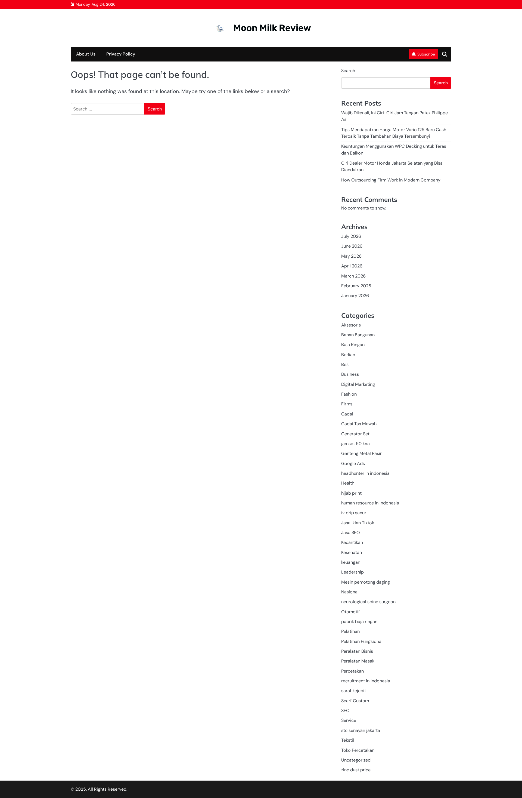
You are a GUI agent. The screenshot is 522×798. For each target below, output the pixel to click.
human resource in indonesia (370, 503)
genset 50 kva (355, 443)
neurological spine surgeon (368, 602)
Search (348, 70)
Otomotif (350, 612)
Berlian (348, 355)
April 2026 (351, 266)
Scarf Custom (355, 701)
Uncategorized (356, 760)
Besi (345, 364)
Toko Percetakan (357, 750)
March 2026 (353, 276)
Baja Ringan (353, 344)
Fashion (349, 394)
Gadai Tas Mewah (359, 424)
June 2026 (351, 246)
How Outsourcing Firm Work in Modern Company (390, 180)
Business (350, 374)
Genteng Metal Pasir (361, 453)
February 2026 (356, 286)
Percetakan (352, 671)
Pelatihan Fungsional (362, 641)
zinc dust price (356, 770)
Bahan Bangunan (358, 335)
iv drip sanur (353, 513)
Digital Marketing (358, 384)
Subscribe (426, 54)
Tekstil (347, 740)
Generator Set (355, 434)
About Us (85, 54)
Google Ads (353, 463)
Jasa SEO (350, 532)
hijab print (351, 493)
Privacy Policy (120, 54)
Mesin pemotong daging (365, 582)
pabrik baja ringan (359, 621)
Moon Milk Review (272, 27)
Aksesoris (351, 325)
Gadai (347, 414)
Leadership (352, 572)
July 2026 (351, 236)
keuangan (350, 562)
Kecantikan (352, 542)
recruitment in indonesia (365, 681)
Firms (346, 404)
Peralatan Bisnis (357, 651)
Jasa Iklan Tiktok (357, 523)
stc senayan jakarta (360, 730)
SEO (345, 710)
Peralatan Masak (357, 661)
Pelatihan (350, 631)
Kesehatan (351, 552)
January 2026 (355, 295)
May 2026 (351, 256)
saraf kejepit (353, 691)
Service (348, 720)
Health (347, 483)
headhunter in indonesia (365, 473)
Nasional (350, 592)
